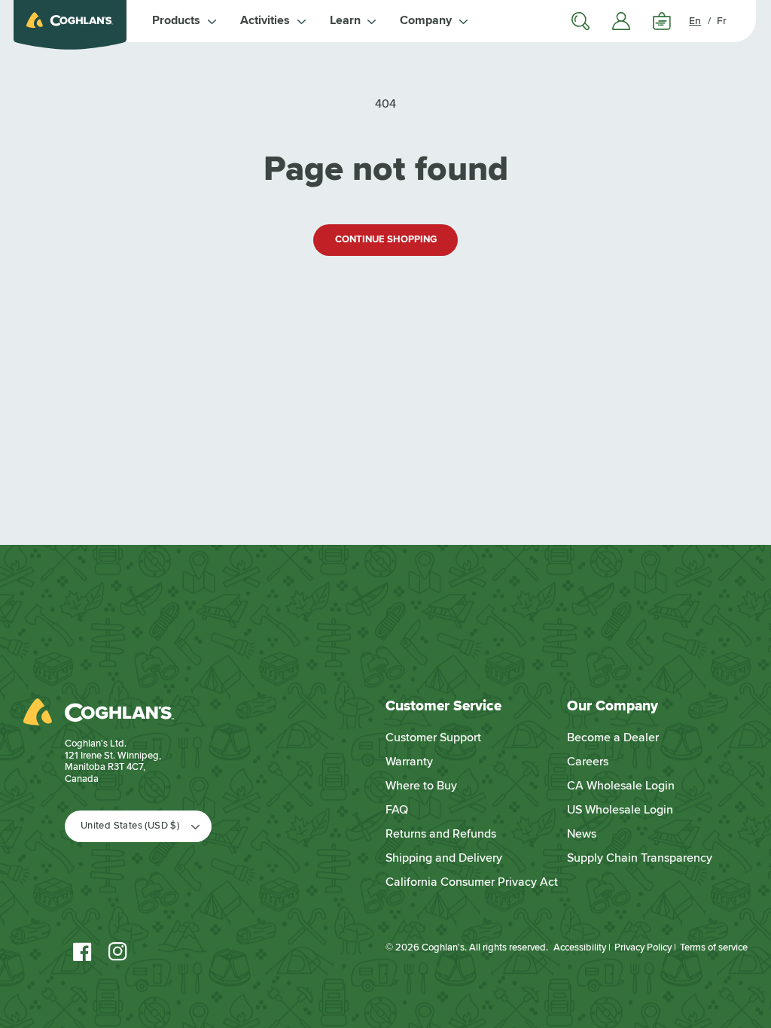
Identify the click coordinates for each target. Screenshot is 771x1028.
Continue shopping (386, 239)
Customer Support (433, 737)
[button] (184, 21)
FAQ (397, 809)
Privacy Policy (643, 947)
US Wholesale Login (620, 809)
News (581, 833)
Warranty (409, 761)
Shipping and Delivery (444, 857)
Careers (587, 761)
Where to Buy (421, 785)
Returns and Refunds (441, 833)
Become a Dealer (613, 737)
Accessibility (579, 947)
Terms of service (714, 947)
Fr (722, 20)
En (695, 20)
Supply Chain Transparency (639, 857)
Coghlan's (443, 947)
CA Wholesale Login (621, 785)
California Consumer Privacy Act (472, 882)
